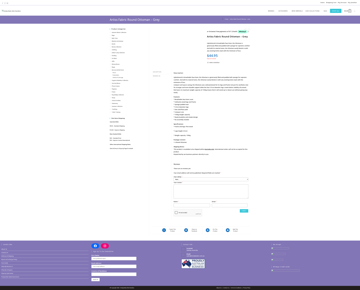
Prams (113, 92)
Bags (113, 35)
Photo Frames (116, 86)
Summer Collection (117, 106)
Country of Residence (99, 271)
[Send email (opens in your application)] (7, 3)
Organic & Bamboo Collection (120, 80)
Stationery (115, 103)
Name (176, 201)
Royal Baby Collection (118, 95)
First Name (95, 255)
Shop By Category (7, 270)
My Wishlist (352, 2)
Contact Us (4, 252)
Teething (114, 109)
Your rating (178, 176)
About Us (4, 249)
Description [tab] (157, 72)
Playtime (114, 89)
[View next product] (249, 29)
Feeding (114, 55)
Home (322, 2)
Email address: (96, 263)
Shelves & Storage (118, 77)
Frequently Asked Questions (10, 277)
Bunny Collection (116, 47)
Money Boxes (116, 64)
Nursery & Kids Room (118, 70)
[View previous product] (245, 29)
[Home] (222, 19)
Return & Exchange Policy (9, 259)
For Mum (114, 58)
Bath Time (115, 38)
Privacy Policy (246, 288)
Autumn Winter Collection (119, 32)
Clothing (114, 50)
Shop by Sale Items (7, 273)
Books (113, 44)
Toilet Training (116, 112)
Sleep (113, 98)
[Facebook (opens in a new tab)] (3, 3)
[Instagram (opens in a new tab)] (5, 3)
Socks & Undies (116, 100)
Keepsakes (116, 75)
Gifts (113, 61)
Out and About (116, 83)
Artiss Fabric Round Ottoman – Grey (240, 19)
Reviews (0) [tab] (156, 76)
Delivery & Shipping (118, 148)
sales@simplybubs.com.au (195, 256)
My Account (342, 2)
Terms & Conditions (236, 288)
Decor (114, 72)
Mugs (113, 67)
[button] (213, 62)
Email (214, 201)
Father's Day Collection (118, 52)
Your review (178, 182)
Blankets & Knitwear (117, 41)
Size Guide (4, 263)
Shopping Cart (331, 2)
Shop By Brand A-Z (7, 266)
